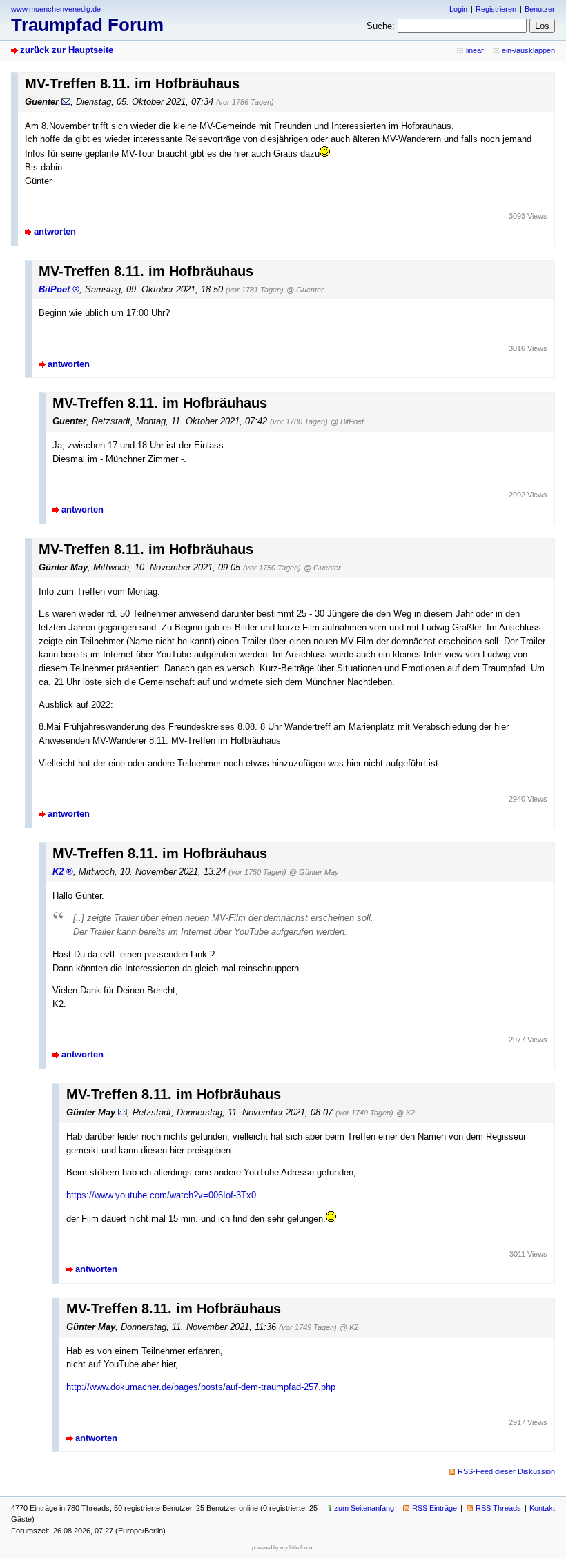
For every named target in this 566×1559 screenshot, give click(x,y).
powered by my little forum (283, 1548)
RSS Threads (498, 1508)
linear (475, 50)
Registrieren (496, 9)
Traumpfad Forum (87, 24)
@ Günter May (314, 872)
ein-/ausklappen (528, 50)
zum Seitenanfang (364, 1508)
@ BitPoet (347, 421)
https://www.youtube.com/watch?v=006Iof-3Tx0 (161, 1195)
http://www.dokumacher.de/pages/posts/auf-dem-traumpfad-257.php (200, 1387)
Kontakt (542, 1508)
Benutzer (540, 9)
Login (458, 9)
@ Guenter (305, 290)
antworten (55, 231)
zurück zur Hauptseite (66, 50)
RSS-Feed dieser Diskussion (506, 1471)
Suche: (381, 26)
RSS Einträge (434, 1508)
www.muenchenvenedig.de (56, 9)
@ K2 (405, 1113)
